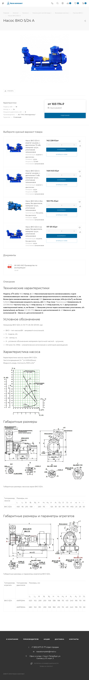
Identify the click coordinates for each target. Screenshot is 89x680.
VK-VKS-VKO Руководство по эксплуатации (25, 266)
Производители (31, 639)
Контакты (74, 639)
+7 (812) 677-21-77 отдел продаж (45, 647)
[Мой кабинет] (63, 3)
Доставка (59, 639)
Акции (47, 639)
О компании (12, 639)
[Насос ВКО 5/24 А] (44, 58)
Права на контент (46, 666)
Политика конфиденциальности (46, 663)
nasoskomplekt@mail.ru (46, 652)
